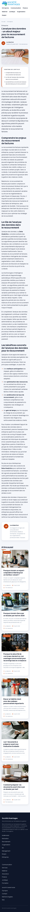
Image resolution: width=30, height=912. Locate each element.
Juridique (12, 11)
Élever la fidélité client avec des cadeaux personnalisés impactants (13, 701)
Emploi (4, 15)
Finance (25, 8)
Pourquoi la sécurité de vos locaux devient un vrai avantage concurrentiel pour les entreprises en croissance (14, 657)
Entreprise (5, 8)
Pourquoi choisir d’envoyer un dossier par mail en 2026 (14, 614)
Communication (16, 8)
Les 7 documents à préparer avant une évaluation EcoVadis (11, 744)
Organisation (21, 11)
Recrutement (6, 841)
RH (3, 848)
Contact (4, 894)
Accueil (3, 21)
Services (5, 868)
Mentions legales (7, 897)
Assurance (5, 874)
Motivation (5, 838)
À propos (22, 537)
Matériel (4, 11)
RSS (3, 900)
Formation (5, 883)
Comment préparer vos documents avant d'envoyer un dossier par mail (14, 787)
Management (6, 851)
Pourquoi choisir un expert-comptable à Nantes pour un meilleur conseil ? (14, 572)
